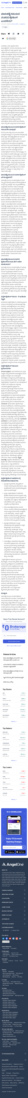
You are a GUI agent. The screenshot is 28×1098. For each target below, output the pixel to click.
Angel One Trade (14, 953)
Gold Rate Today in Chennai (9, 1004)
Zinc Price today (7, 1024)
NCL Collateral (17, 1080)
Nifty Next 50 (19, 973)
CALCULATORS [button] (5, 898)
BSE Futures (6, 985)
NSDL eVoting (13, 1082)
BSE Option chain (19, 995)
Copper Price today (7, 1022)
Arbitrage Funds (16, 1043)
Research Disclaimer (7, 1064)
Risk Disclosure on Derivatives (9, 1085)
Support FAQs (16, 930)
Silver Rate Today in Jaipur (9, 1017)
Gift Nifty (19, 977)
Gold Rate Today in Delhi (8, 1002)
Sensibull (5, 960)
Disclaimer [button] (5, 1060)
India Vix (14, 977)
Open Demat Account (17, 2)
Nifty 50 (5, 971)
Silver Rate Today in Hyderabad (10, 1012)
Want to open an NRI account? (14, 645)
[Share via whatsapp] (13, 33)
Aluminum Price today (19, 1022)
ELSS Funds (6, 1041)
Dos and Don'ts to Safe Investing (10, 1066)
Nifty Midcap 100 (7, 975)
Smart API (5, 956)
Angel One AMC (6, 948)
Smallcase (10, 960)
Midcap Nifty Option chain (9, 993)
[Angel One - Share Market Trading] (6, 2)
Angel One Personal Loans (8, 1078)
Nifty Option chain (7, 990)
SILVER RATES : (6, 1010)
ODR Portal (21, 1082)
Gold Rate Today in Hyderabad (10, 1005)
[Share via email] (3, 38)
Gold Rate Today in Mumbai (9, 1000)
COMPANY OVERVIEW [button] (7, 890)
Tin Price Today (18, 1026)
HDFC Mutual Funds (18, 1032)
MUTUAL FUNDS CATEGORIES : (9, 1039)
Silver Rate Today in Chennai (10, 1016)
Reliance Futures (19, 983)
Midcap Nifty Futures (8, 983)
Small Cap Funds (7, 1043)
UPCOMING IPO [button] (5, 919)
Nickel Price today (17, 1024)
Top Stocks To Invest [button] (8, 923)
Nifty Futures (6, 981)
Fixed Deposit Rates (13, 956)
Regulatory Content (18, 1064)
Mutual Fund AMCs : (7, 1029)
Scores (21, 1066)
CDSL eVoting (5, 1082)
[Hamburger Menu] (26, 2)
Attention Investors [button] (8, 1053)
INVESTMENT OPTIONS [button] (8, 894)
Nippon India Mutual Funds (9, 1036)
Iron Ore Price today (7, 1026)
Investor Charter (20, 1078)
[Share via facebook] (23, 33)
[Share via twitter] (18, 33)
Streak (16, 960)
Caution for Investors (7, 1087)
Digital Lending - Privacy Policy (9, 1075)
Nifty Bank (11, 971)
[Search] (24, 2)
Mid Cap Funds (12, 1044)
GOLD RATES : (5, 998)
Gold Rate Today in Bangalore (10, 1007)
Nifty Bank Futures (15, 981)
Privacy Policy (15, 1073)
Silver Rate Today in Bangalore (10, 1014)
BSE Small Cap (6, 977)
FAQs (3, 1073)
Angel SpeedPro (6, 954)
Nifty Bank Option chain (8, 992)
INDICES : (4, 969)
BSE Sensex (16, 975)
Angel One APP (6, 953)
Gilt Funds (5, 1044)
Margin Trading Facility (17, 954)
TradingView (5, 962)
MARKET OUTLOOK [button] (6, 915)
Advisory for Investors (7, 1080)
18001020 (7, 930)
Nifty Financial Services (8, 973)
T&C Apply (8, 1073)
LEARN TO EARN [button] (6, 907)
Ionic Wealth (14, 948)
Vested (21, 960)
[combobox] (5, 27)
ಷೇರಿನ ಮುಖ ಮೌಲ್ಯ (8, 682)
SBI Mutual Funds (19, 1031)
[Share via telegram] (8, 33)
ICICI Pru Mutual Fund (8, 1034)
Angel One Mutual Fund (8, 1031)
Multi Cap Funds (6, 1046)
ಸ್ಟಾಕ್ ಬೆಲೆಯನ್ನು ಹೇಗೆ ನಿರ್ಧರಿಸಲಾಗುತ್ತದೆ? (13, 677)
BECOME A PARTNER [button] (7, 911)
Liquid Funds (13, 1041)
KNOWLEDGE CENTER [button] (7, 902)
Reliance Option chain (8, 995)
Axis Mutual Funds (7, 1032)
